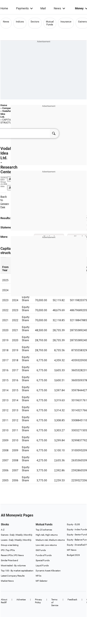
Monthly (28, 534)
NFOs (38, 575)
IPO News (19, 555)
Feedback (72, 599)
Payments (22, 8)
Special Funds (43, 560)
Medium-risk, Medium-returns (50, 539)
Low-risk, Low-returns (46, 545)
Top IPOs (10, 550)
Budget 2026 (73, 555)
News (57, 8)
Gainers (82, 21)
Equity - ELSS (73, 524)
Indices (20, 21)
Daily (12, 534)
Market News (7, 580)
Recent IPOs (7, 555)
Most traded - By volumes (13, 565)
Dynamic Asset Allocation (48, 570)
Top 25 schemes (44, 529)
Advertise (21, 599)
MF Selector (41, 580)
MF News (71, 549)
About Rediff (4, 601)
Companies (8, 108)
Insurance (65, 21)
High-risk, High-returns (47, 534)
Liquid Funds (42, 565)
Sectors (35, 21)
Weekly (19, 534)
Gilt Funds (41, 550)
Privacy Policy (38, 601)
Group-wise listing (10, 545)
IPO (2, 550)
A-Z (2, 529)
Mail (43, 8)
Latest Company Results (13, 575)
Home (4, 8)
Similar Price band (9, 560)
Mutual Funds (50, 23)
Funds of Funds (44, 555)
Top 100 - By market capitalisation (17, 570)
